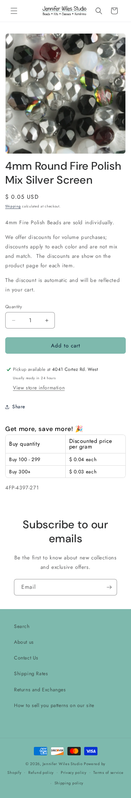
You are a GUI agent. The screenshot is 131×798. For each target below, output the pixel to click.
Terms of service (108, 772)
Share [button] (18, 406)
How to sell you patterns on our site (54, 705)
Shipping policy (69, 783)
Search (22, 626)
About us (24, 641)
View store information (39, 387)
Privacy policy (74, 772)
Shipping (13, 206)
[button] (14, 11)
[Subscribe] (109, 587)
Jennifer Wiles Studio (63, 764)
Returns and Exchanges (40, 689)
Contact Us (26, 657)
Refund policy (41, 772)
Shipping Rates (31, 673)
